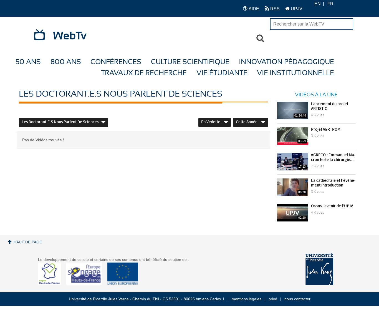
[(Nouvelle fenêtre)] (319, 269)
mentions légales (246, 299)
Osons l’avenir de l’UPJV (332, 206)
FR (330, 3)
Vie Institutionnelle (295, 73)
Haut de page (28, 242)
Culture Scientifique (190, 62)
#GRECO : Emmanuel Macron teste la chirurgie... (333, 157)
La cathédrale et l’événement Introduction (333, 183)
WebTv (70, 36)
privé (273, 299)
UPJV (296, 8)
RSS (274, 8)
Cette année (247, 122)
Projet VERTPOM (325, 129)
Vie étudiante (221, 73)
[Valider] (260, 38)
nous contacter (297, 299)
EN (317, 3)
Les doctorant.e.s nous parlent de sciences (60, 122)
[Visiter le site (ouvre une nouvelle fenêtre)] (51, 283)
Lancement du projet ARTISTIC (329, 106)
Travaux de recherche (144, 73)
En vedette (211, 122)
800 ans (65, 62)
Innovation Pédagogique (286, 62)
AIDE (253, 8)
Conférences (115, 62)
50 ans (28, 62)
